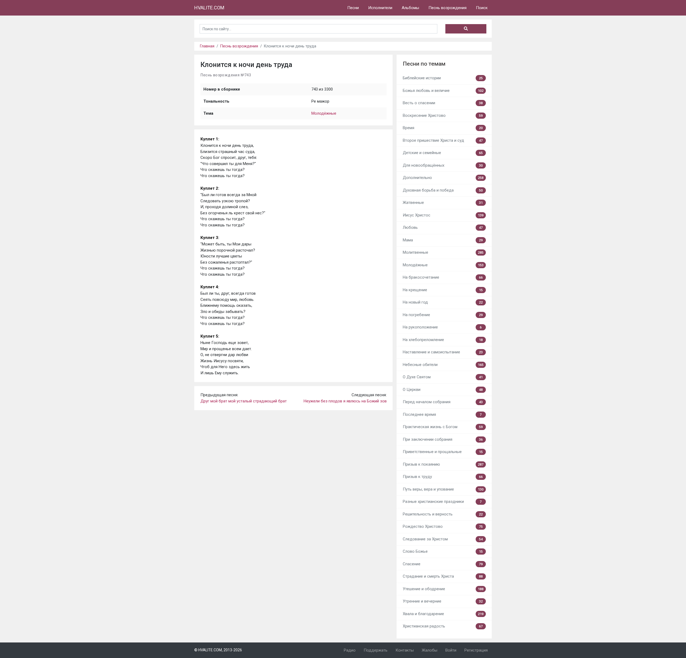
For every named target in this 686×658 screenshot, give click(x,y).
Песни (353, 7)
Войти (450, 650)
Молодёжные (323, 113)
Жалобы (429, 650)
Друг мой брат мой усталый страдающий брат (243, 401)
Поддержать (375, 650)
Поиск (482, 7)
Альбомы (410, 7)
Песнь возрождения (447, 7)
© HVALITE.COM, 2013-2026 (218, 650)
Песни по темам (424, 64)
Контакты (405, 650)
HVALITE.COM (209, 7)
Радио (350, 650)
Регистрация (476, 650)
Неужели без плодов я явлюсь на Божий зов (345, 401)
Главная (207, 46)
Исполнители (380, 7)
